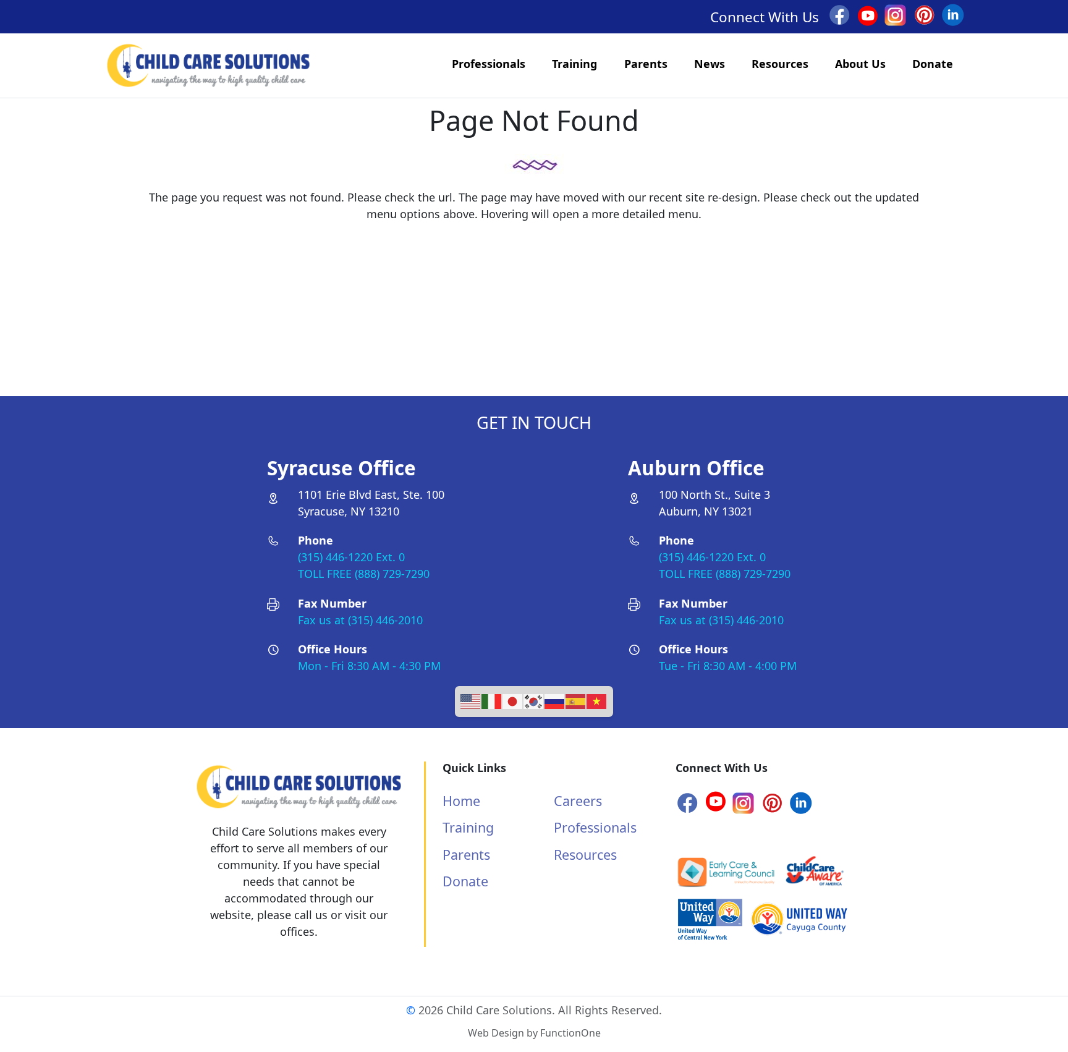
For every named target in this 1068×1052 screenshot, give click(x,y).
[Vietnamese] (597, 699)
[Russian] (555, 699)
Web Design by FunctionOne (534, 1033)
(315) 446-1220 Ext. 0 (351, 556)
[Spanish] (576, 699)
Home (461, 801)
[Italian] (491, 699)
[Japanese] (512, 699)
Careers (578, 801)
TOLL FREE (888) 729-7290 (364, 573)
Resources (780, 63)
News (709, 63)
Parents (646, 63)
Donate (932, 63)
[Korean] (534, 699)
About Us (860, 63)
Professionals (488, 63)
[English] (470, 699)
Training (574, 63)
